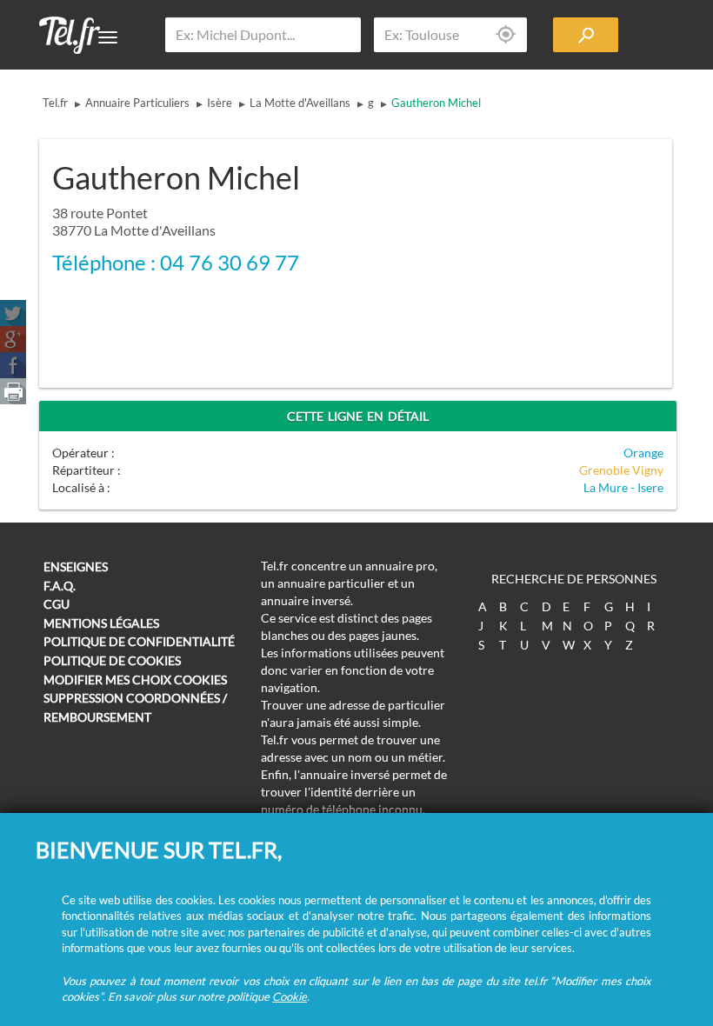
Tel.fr (55, 103)
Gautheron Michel (436, 103)
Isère (219, 103)
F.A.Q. (59, 585)
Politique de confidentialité (139, 641)
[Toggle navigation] (108, 37)
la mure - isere (623, 487)
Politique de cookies (112, 660)
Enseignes (75, 566)
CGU (56, 603)
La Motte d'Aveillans (300, 103)
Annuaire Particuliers (137, 103)
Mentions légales (101, 623)
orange (643, 452)
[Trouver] (585, 34)
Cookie (289, 996)
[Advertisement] (526, 252)
